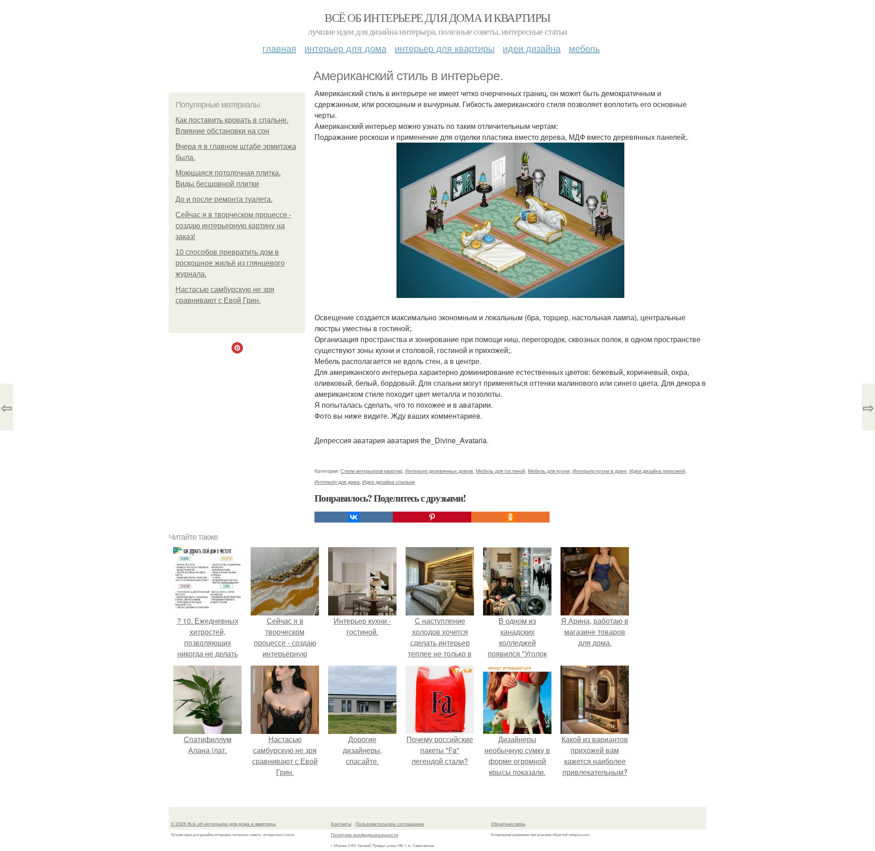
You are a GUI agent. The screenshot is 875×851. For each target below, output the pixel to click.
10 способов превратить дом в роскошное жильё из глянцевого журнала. (230, 263)
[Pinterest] (432, 517)
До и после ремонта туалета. (224, 199)
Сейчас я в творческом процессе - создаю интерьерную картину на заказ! (233, 226)
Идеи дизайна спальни (388, 481)
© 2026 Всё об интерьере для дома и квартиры (223, 823)
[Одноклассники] (510, 517)
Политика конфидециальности (364, 834)
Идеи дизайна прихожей (657, 470)
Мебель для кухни (549, 470)
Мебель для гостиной (500, 470)
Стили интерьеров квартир (371, 470)
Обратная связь (508, 823)
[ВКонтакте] (353, 517)
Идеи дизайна (532, 48)
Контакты (341, 823)
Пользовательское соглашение (389, 823)
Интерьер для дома (345, 48)
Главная (279, 48)
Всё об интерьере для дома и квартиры (437, 17)
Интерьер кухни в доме (599, 470)
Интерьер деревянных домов (439, 470)
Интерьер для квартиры (444, 48)
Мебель (584, 48)
